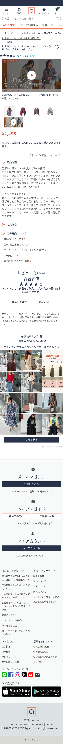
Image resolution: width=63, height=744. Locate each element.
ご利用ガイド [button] (46, 516)
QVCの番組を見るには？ (45, 602)
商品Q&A (44, 301)
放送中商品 (32, 25)
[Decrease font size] (60, 155)
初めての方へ (39, 576)
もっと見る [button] (30, 739)
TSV (20, 25)
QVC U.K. (24, 724)
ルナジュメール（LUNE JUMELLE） (21, 38)
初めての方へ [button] (16, 516)
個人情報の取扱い (41, 651)
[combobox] (28, 19)
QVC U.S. (13, 724)
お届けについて (40, 586)
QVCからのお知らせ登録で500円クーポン (31, 491)
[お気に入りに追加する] (57, 47)
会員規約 (37, 662)
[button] (6, 12)
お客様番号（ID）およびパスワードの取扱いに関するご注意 (16, 606)
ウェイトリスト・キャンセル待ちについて (24, 250)
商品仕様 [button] (12, 224)
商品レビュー (19, 301)
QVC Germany (37, 724)
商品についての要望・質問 (16, 261)
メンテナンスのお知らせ (13, 620)
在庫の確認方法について (15, 244)
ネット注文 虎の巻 (41, 523)
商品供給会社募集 (10, 662)
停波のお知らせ (9, 615)
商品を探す (8, 25)
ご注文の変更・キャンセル (30, 555)
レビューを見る (29, 56)
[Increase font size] (56, 155)
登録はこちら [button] (31, 484)
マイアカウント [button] (31, 548)
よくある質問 (22, 523)
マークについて (11, 255)
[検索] (58, 18)
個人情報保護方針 (41, 646)
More (31, 440)
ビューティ (57, 25)
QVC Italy (50, 724)
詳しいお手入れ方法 (13, 239)
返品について (39, 591)
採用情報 (6, 651)
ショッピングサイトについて (47, 596)
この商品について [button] (16, 233)
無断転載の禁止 (9, 625)
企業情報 (6, 646)
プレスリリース (9, 656)
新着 (44, 25)
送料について (39, 581)
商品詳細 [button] (12, 162)
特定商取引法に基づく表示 (46, 656)
